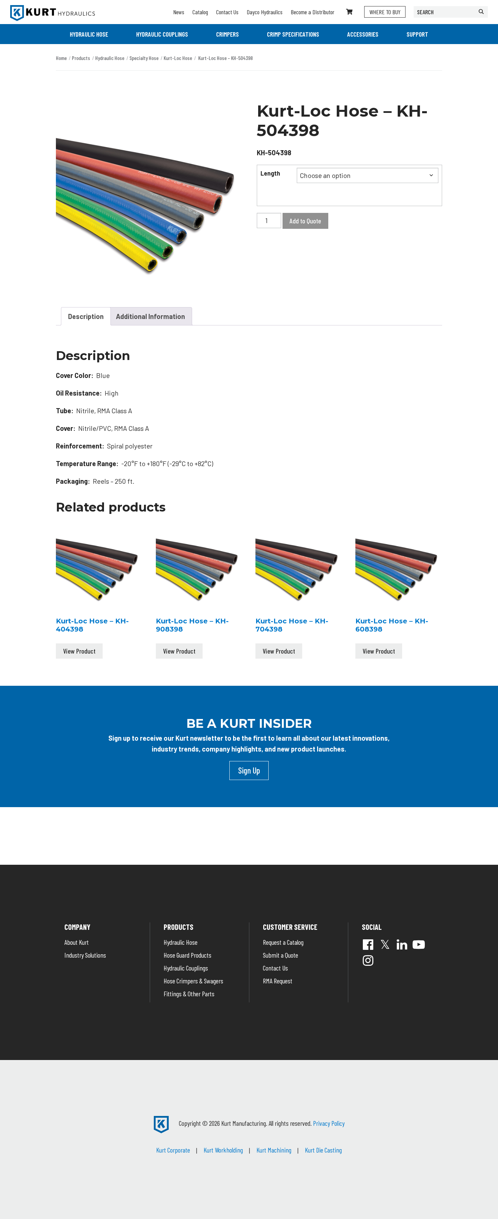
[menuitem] (89, 34)
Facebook (368, 944)
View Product (79, 651)
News (178, 12)
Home (61, 58)
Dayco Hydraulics (265, 12)
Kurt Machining (273, 1150)
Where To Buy (384, 12)
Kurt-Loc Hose (178, 58)
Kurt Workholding (223, 1150)
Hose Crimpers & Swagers (193, 981)
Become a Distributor (312, 12)
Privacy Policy (329, 1123)
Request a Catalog (283, 942)
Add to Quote (305, 221)
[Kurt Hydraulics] (52, 13)
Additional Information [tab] (150, 316)
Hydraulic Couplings (162, 34)
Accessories (362, 34)
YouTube (419, 944)
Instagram (368, 960)
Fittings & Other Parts (189, 994)
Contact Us (227, 12)
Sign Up (249, 770)
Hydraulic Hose (89, 34)
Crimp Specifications (293, 34)
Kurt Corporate (173, 1150)
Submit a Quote (280, 955)
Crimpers (227, 34)
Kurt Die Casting (323, 1150)
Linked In (402, 944)
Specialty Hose (144, 58)
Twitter (385, 944)
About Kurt (76, 942)
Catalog (200, 12)
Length (270, 173)
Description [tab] (86, 316)
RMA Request (277, 981)
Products (81, 58)
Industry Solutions (85, 955)
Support (417, 34)
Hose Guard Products (187, 955)
